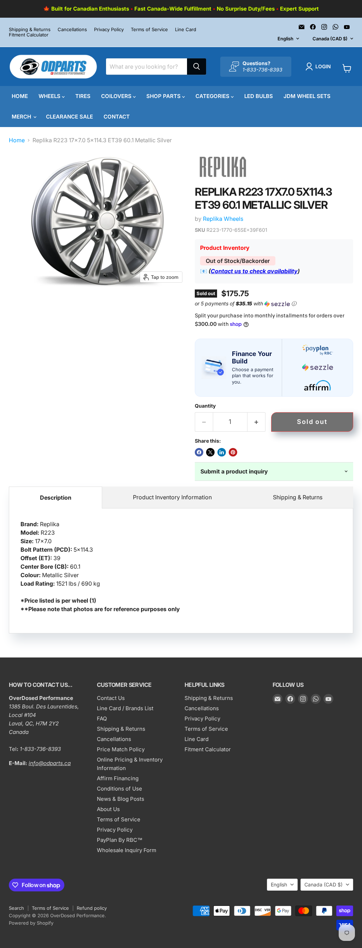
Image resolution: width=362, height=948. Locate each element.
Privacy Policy (109, 29)
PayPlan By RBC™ (119, 840)
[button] (319, 66)
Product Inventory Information (172, 497)
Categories (213, 96)
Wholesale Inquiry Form (126, 850)
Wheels (50, 96)
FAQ (102, 718)
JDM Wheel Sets (307, 96)
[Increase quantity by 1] (256, 422)
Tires (82, 96)
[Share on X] (210, 452)
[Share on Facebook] (199, 452)
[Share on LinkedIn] (221, 452)
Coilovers (117, 96)
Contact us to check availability (254, 271)
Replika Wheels (223, 218)
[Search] (196, 66)
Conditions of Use (119, 788)
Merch (22, 116)
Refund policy (92, 908)
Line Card (185, 29)
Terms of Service (149, 29)
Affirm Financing (118, 778)
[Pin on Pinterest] (233, 452)
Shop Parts (164, 96)
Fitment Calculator (28, 35)
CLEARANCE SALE (69, 116)
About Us (108, 809)
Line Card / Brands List (125, 708)
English (285, 38)
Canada (330, 38)
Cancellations (72, 29)
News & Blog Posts (120, 798)
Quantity (205, 406)
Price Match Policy (121, 749)
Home (20, 96)
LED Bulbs (258, 96)
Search (16, 908)
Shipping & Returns (30, 29)
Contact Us (111, 698)
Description (55, 497)
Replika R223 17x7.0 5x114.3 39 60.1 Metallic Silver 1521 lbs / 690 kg (100, 567)
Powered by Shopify (31, 923)
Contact (117, 116)
